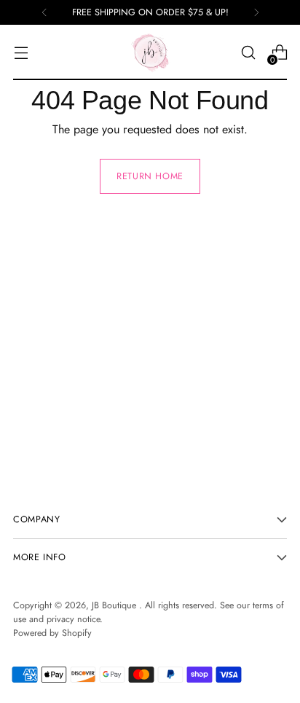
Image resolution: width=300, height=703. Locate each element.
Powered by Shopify (52, 633)
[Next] (256, 12)
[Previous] (44, 12)
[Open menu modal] (21, 53)
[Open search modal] (248, 53)
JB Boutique (115, 605)
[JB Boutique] (150, 52)
